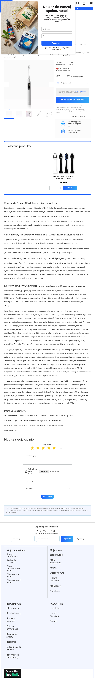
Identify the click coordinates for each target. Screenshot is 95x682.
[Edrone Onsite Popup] (47, 341)
